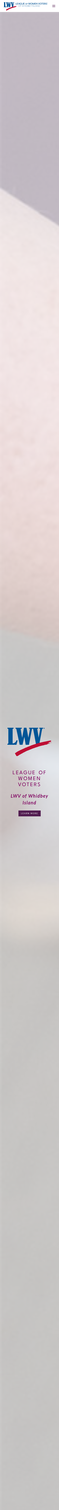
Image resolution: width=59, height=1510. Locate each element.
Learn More (29, 813)
